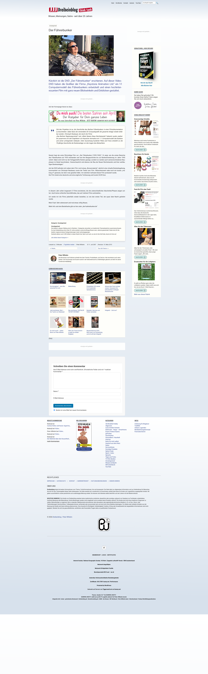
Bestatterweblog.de (93, 599)
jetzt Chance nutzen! (84, 449)
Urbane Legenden (140, 428)
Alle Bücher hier (146, 85)
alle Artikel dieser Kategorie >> (59, 237)
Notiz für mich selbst (112, 441)
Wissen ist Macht (111, 463)
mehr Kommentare (53, 441)
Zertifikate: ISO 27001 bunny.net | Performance (104, 581)
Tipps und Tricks (110, 457)
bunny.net (118, 589)
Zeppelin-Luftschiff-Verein (115, 561)
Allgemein (108, 426)
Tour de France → (103, 248)
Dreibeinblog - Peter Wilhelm (62, 517)
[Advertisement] (87, 99)
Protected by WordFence (104, 585)
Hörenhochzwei (133, 599)
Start (112, 3)
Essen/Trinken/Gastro (112, 431)
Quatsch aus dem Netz (112, 443)
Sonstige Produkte (111, 449)
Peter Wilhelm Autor (123, 599)
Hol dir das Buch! (147, 83)
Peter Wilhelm (63, 255)
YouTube (138, 3)
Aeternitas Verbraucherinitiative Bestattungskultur (104, 578)
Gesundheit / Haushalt (112, 437)
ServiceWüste (109, 447)
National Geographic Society (92, 561)
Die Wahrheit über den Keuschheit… (58, 439)
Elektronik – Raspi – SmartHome (116, 430)
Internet (108, 439)
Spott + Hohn (109, 453)
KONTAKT (71, 481)
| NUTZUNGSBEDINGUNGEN (98, 481)
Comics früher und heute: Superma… (59, 426)
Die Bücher (119, 3)
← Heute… (53, 248)
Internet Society (78, 561)
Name (56, 391)
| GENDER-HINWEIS (113, 481)
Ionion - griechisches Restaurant (69, 599)
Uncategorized (110, 461)
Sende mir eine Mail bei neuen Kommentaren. (71, 410)
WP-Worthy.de (113, 599)
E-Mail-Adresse (58, 398)
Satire (107, 445)
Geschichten (109, 435)
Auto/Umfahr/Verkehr (112, 428)
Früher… (57, 428)
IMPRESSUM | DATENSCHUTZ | (57, 481)
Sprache (108, 455)
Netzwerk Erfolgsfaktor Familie (104, 568)
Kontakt (126, 3)
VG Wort (103, 561)
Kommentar (57, 371)
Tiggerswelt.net (107, 589)
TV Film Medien (110, 459)
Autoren (132, 3)
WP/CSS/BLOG (110, 465)
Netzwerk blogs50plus (104, 564)
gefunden (108, 433)
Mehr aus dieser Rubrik (142, 294)
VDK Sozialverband (129, 561)
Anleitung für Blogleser (142, 424)
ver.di (112, 572)
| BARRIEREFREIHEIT (82, 481)
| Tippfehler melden (68, 244)
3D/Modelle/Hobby (111, 424)
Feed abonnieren (140, 431)
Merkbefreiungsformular (142, 430)
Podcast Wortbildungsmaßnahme (147, 599)
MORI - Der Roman (104, 599)
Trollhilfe (137, 426)
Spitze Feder (109, 451)
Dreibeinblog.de (83, 599)
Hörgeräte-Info (56, 599)
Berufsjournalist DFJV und (102, 572)
